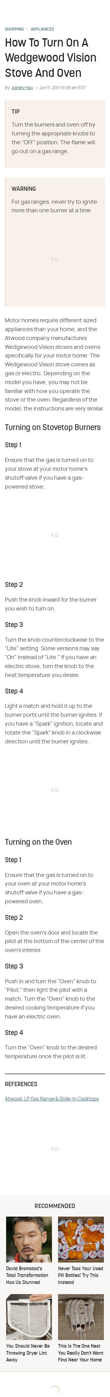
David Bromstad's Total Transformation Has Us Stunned (27, 1276)
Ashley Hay (22, 88)
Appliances (42, 30)
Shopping (14, 30)
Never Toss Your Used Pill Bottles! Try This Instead (80, 1276)
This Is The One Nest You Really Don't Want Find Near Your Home (80, 1353)
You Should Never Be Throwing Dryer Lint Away (28, 1353)
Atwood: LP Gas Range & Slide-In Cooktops (52, 1099)
